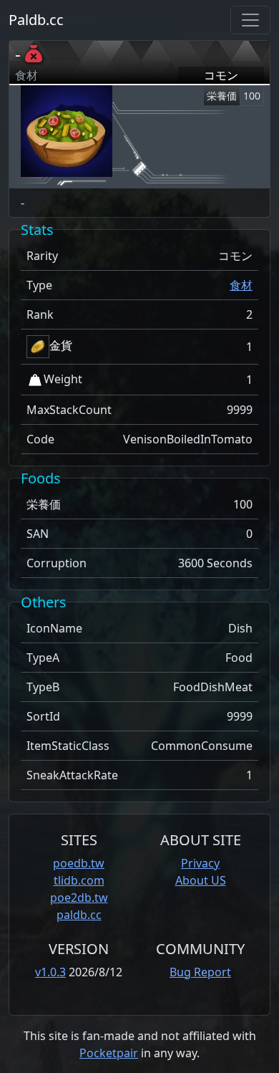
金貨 (60, 345)
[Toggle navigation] (250, 20)
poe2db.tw (79, 897)
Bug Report (200, 972)
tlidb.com (79, 880)
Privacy (200, 863)
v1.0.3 (50, 972)
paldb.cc (79, 915)
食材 (241, 285)
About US (200, 880)
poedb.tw (78, 863)
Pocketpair (108, 1053)
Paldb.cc (36, 19)
